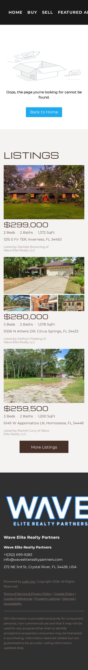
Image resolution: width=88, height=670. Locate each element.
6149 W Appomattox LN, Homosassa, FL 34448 (44, 423)
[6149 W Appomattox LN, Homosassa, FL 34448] (44, 376)
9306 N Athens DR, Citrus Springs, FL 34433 (41, 331)
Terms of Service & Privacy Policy (28, 594)
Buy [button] (32, 12)
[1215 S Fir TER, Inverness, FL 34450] (44, 192)
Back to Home (44, 112)
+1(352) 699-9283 (18, 554)
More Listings (44, 447)
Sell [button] (47, 12)
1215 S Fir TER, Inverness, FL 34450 (33, 239)
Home (15, 12)
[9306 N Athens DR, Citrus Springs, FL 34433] (44, 284)
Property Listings (47, 598)
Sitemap (68, 598)
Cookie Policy (64, 594)
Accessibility (13, 603)
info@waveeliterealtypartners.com (33, 559)
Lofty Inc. (29, 581)
